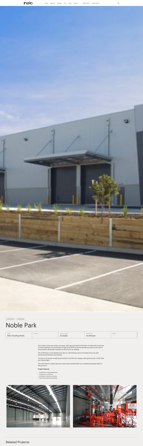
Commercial (20, 319)
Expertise (59, 3)
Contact (76, 3)
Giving (70, 3)
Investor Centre (95, 3)
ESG (65, 3)
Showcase (52, 3)
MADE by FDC (86, 3)
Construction (10, 319)
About (46, 3)
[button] (8, 406)
